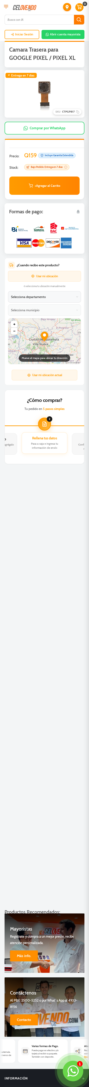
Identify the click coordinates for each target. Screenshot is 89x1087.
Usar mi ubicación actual (47, 375)
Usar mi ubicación (47, 276)
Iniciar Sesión (24, 34)
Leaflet (57, 362)
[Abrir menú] (6, 7)
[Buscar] (79, 19)
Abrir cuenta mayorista (65, 34)
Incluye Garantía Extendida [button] (59, 155)
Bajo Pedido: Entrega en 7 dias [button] (47, 167)
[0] (79, 7)
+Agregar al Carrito (47, 186)
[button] (67, 7)
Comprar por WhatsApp (47, 128)
